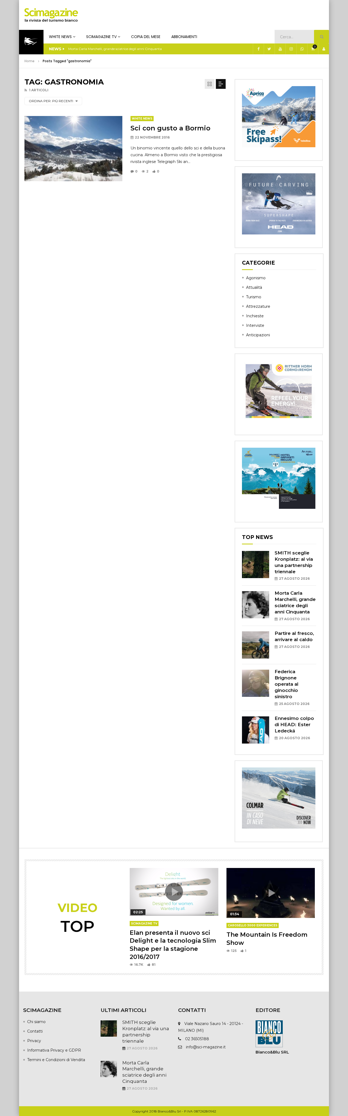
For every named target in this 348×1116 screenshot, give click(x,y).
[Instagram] (290, 48)
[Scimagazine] (51, 15)
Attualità (254, 287)
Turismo (253, 296)
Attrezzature (258, 306)
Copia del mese (145, 36)
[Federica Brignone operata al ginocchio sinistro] (255, 683)
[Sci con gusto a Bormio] (73, 148)
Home (29, 61)
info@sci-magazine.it (206, 1047)
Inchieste (255, 316)
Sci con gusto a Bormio (170, 128)
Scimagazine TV (101, 36)
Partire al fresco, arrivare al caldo (93, 49)
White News (60, 36)
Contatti (35, 1031)
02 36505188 (197, 1038)
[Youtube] (280, 48)
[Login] (323, 48)
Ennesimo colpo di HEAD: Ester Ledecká (294, 724)
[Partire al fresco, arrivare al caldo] (255, 645)
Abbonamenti (184, 36)
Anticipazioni (258, 335)
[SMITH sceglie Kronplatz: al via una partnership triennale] (255, 564)
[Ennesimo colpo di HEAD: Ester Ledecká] (255, 730)
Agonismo (256, 277)
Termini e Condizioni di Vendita (56, 1059)
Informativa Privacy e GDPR (54, 1050)
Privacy (34, 1040)
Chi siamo (36, 1021)
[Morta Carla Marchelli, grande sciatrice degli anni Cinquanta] (255, 604)
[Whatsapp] (301, 48)
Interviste (255, 325)
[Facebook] (258, 48)
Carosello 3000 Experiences (252, 925)
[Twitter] (269, 48)
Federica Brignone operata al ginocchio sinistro (287, 684)
